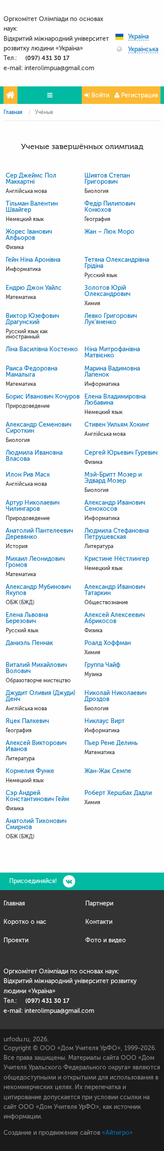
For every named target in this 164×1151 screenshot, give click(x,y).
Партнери (99, 903)
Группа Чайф (102, 665)
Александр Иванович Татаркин (114, 590)
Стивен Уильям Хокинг (117, 425)
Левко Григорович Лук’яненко (110, 319)
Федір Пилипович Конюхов (109, 207)
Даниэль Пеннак (29, 643)
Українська (143, 49)
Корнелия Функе (30, 771)
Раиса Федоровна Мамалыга (31, 372)
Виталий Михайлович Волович (36, 668)
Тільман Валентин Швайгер (32, 207)
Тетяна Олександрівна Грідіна (116, 263)
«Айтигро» (117, 1133)
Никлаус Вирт (104, 721)
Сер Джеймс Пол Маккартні (31, 179)
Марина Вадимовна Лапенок (112, 372)
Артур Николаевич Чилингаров (32, 506)
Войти (99, 95)
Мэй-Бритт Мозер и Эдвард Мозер (113, 478)
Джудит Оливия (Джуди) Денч (40, 696)
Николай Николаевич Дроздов (115, 696)
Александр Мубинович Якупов (38, 590)
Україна (138, 37)
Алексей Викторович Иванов (36, 746)
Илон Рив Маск (28, 475)
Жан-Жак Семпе (107, 771)
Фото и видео (105, 940)
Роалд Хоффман (107, 643)
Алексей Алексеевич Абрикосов (114, 618)
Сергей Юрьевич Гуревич (120, 453)
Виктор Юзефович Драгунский (32, 319)
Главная (12, 112)
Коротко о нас (24, 922)
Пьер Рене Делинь (111, 743)
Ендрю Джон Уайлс (34, 288)
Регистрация (138, 95)
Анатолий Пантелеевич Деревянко (39, 534)
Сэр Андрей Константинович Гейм (37, 796)
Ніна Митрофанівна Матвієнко (112, 352)
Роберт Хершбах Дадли (118, 793)
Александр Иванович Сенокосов (114, 506)
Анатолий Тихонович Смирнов (36, 824)
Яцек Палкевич (27, 721)
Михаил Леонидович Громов (35, 562)
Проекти (15, 940)
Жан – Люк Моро (109, 232)
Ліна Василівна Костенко (42, 349)
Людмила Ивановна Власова (34, 456)
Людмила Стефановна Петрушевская (116, 534)
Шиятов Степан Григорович (107, 179)
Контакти (98, 922)
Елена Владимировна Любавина (115, 400)
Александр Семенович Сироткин (38, 428)
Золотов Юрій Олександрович (107, 291)
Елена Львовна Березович (27, 618)
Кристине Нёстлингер (116, 559)
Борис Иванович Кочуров (43, 397)
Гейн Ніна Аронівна (33, 260)
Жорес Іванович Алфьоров (29, 235)
